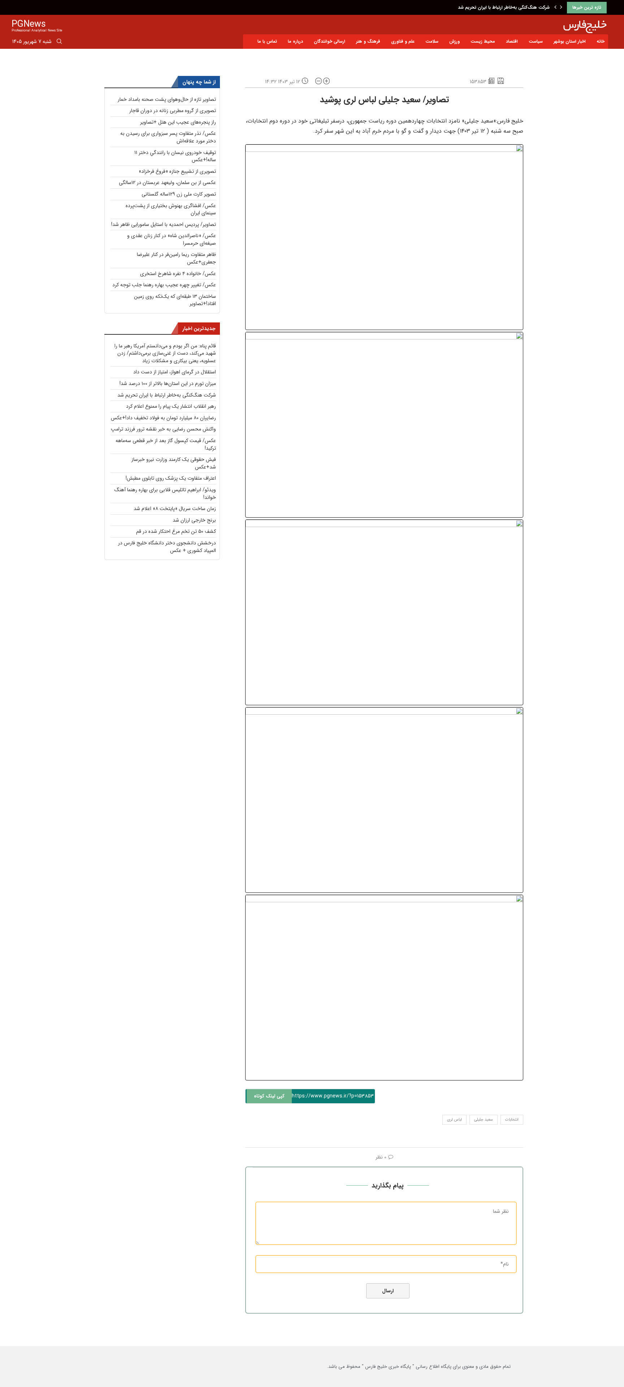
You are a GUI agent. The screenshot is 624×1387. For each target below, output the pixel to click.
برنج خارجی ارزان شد (194, 520)
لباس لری (454, 1120)
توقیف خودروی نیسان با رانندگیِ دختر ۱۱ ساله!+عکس (175, 156)
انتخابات (512, 1120)
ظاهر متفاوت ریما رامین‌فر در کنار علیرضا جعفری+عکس (176, 258)
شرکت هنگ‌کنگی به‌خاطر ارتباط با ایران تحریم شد (504, 7)
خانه (600, 41)
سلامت (431, 41)
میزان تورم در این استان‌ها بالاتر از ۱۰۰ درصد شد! (168, 384)
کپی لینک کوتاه (269, 1096)
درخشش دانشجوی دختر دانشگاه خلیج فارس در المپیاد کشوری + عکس (167, 547)
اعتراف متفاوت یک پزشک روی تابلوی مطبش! (171, 478)
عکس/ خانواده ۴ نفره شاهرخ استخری (178, 274)
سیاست (536, 41)
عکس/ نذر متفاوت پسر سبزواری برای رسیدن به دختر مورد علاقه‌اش (168, 137)
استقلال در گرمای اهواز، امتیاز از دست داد (174, 372)
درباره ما (295, 41)
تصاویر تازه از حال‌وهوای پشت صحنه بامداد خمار (167, 99)
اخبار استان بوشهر (570, 41)
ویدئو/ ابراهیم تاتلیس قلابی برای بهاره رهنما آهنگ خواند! (165, 493)
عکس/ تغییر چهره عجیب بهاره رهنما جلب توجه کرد (164, 285)
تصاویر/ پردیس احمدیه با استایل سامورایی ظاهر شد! (163, 224)
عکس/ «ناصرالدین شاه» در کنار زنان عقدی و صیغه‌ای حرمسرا (171, 239)
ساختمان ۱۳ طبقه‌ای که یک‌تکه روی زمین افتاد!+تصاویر (175, 300)
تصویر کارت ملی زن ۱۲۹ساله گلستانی (179, 194)
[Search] (59, 43)
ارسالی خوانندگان (329, 41)
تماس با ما (267, 41)
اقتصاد (512, 41)
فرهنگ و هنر (368, 41)
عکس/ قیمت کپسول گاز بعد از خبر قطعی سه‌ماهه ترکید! (166, 444)
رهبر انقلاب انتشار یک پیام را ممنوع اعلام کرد (171, 406)
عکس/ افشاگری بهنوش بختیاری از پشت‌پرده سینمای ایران (171, 209)
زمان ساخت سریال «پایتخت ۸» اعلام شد (175, 509)
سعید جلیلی (483, 1120)
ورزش (454, 41)
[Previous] (555, 7)
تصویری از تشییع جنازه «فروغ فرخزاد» (177, 171)
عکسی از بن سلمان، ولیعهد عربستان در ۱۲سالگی (167, 183)
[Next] (561, 7)
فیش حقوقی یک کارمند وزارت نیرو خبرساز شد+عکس (173, 463)
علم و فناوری (403, 41)
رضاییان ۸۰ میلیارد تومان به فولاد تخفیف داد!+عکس (163, 418)
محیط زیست (483, 41)
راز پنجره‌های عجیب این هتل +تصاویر (178, 122)
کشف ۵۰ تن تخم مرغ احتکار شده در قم (176, 531)
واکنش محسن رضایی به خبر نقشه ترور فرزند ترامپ (163, 429)
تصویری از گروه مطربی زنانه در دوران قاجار (172, 111)
